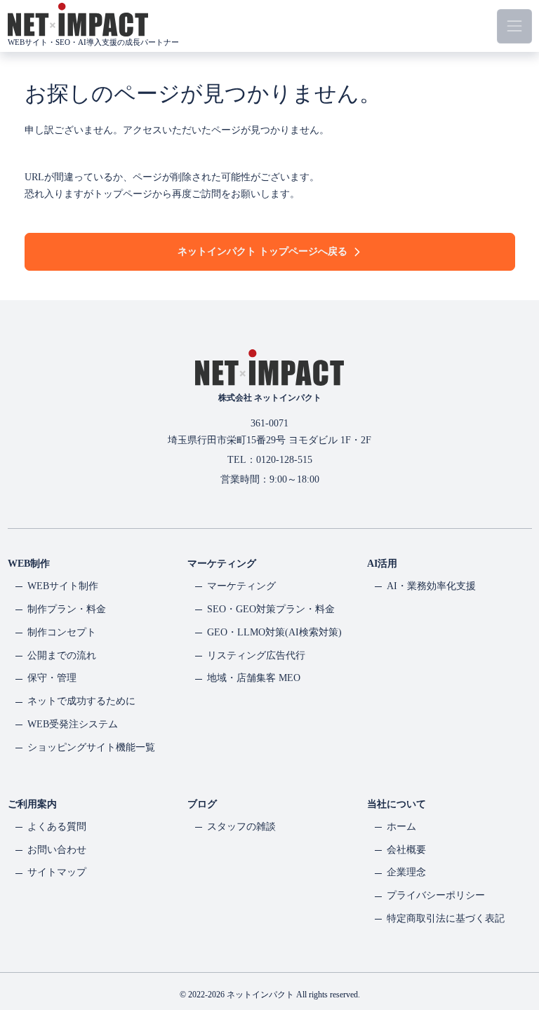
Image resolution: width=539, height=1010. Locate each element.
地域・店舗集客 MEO (253, 678)
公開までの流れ (61, 655)
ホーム (401, 826)
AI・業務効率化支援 (431, 586)
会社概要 (406, 849)
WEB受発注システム (72, 724)
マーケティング (241, 586)
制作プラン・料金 (66, 609)
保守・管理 (51, 678)
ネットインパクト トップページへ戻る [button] (262, 251)
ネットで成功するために (81, 701)
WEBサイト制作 (62, 586)
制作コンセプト (61, 632)
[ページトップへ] (505, 950)
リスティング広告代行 (256, 655)
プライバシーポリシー (436, 895)
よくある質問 (56, 826)
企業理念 (406, 872)
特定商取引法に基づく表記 (446, 918)
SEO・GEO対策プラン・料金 (271, 609)
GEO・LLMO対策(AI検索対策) (274, 632)
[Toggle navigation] (514, 26)
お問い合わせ (56, 849)
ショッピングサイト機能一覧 (91, 747)
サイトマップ (56, 872)
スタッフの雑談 (241, 826)
